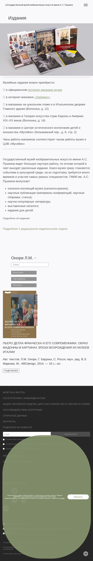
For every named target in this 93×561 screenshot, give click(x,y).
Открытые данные (15, 415)
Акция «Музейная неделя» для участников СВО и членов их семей (46, 404)
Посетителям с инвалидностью (24, 398)
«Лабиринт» (42, 97)
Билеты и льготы (14, 392)
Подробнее (11, 370)
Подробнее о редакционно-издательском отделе (35, 228)
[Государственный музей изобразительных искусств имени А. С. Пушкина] (39, 5)
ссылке (62, 498)
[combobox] (24, 273)
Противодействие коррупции (22, 410)
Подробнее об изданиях (16, 218)
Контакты (9, 421)
